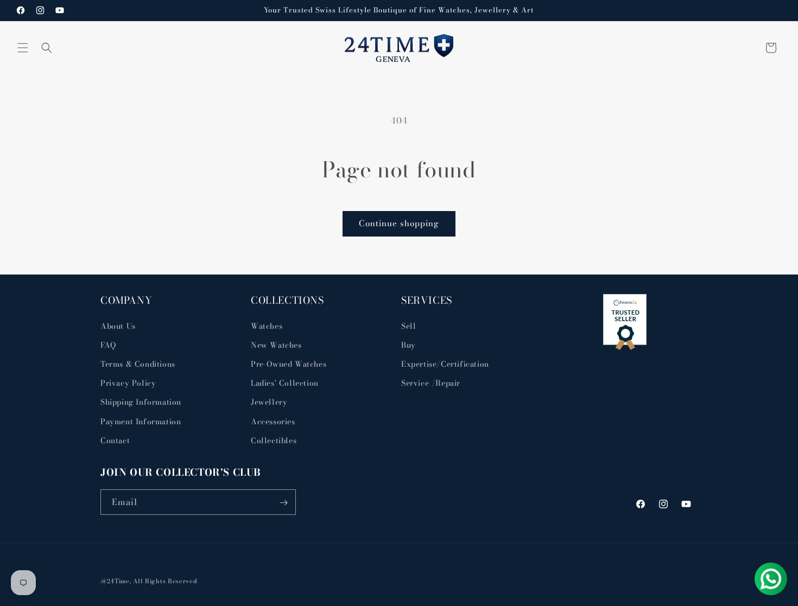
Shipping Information (140, 402)
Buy (408, 344)
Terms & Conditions (137, 363)
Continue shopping (399, 223)
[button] (23, 48)
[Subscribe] (283, 502)
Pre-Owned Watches (288, 363)
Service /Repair (430, 382)
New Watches (276, 344)
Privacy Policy (128, 382)
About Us (118, 325)
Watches (266, 325)
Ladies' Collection (285, 382)
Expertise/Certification (445, 363)
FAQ (108, 344)
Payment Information (140, 421)
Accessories (273, 421)
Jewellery (269, 402)
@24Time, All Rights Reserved (149, 581)
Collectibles (273, 440)
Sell (408, 325)
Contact (115, 440)
